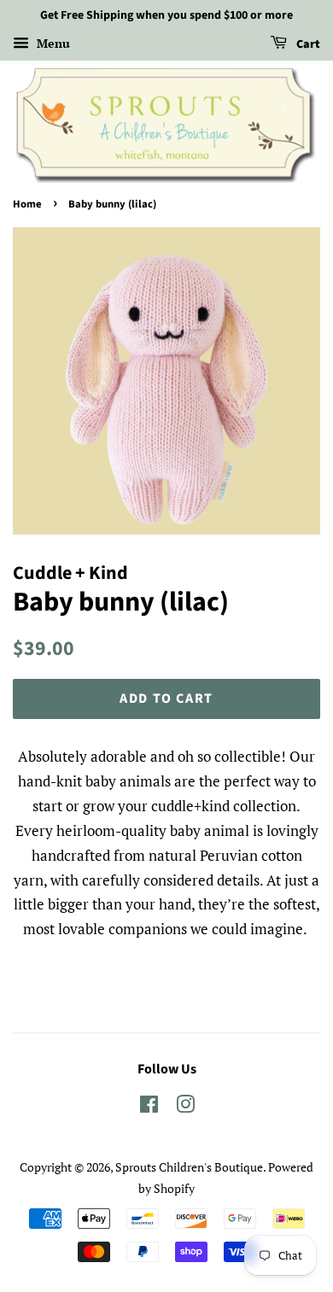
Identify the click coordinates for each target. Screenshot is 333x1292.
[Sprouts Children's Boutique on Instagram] (185, 1107)
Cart (307, 44)
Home (27, 204)
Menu (51, 43)
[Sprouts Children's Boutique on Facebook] (149, 1107)
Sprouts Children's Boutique (189, 1167)
